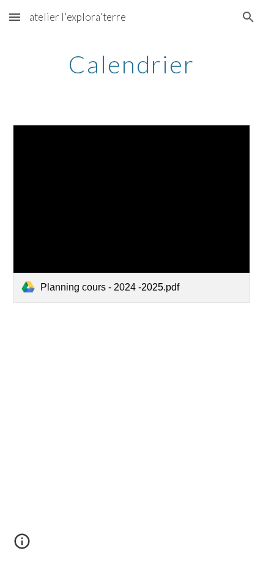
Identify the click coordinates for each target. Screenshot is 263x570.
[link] (132, 214)
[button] (14, 17)
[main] (132, 64)
